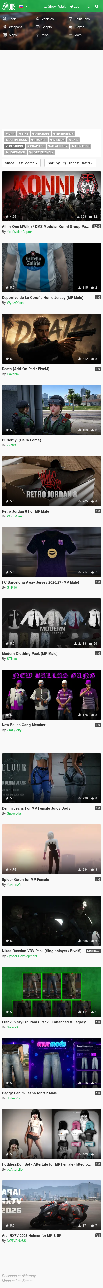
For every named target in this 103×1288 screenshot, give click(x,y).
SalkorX (12, 1027)
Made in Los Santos (18, 1280)
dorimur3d (14, 1098)
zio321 (11, 445)
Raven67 (13, 373)
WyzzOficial (15, 302)
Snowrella (14, 813)
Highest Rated (69, 162)
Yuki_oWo (14, 884)
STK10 (12, 587)
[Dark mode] (89, 6)
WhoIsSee (14, 516)
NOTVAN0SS (16, 1240)
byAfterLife (15, 1169)
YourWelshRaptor (19, 231)
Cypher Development (22, 955)
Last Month (20, 162)
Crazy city (14, 729)
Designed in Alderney (19, 1275)
